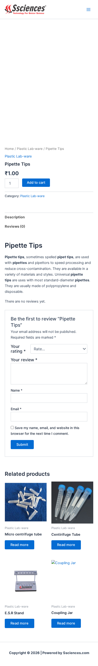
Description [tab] (15, 217)
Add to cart (36, 182)
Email (16, 409)
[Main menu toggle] (88, 9)
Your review (24, 359)
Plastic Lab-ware (30, 149)
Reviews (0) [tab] (15, 226)
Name (16, 390)
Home (9, 149)
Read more (19, 545)
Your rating (18, 349)
